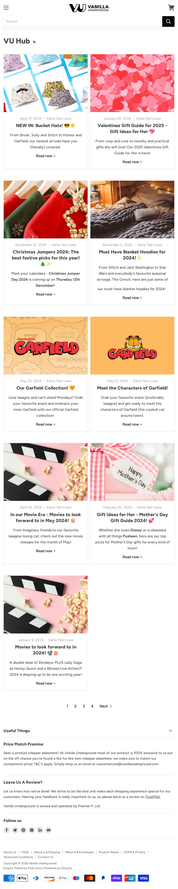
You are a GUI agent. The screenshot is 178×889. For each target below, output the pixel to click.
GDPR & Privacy (134, 852)
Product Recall (109, 852)
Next (104, 706)
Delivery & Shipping (47, 852)
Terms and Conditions (18, 857)
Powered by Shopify (58, 868)
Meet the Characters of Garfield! (132, 388)
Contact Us (45, 857)
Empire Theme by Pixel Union (23, 868)
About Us (9, 852)
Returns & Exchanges (79, 852)
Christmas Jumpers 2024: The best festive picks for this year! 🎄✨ (46, 258)
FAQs (25, 852)
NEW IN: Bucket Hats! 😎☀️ (46, 125)
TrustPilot (152, 797)
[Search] (168, 21)
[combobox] (82, 21)
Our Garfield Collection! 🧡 (45, 388)
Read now (44, 156)
